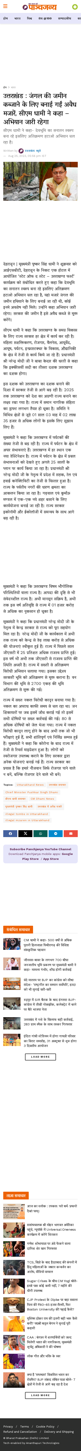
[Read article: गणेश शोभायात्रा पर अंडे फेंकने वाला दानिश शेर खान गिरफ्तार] (14, 1249)
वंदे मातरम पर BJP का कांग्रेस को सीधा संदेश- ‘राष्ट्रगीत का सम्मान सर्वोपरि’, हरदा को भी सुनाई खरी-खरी (50, 985)
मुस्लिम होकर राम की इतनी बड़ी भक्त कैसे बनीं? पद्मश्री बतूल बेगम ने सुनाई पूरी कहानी (52, 1323)
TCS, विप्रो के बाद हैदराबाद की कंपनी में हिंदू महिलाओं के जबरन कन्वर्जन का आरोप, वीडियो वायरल (52, 1267)
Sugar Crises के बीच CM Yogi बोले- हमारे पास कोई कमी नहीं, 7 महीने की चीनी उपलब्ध (52, 1286)
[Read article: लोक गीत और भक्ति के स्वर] (14, 1361)
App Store (51, 859)
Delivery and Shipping (59, 1431)
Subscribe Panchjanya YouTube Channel (40, 849)
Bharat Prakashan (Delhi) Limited (27, 1438)
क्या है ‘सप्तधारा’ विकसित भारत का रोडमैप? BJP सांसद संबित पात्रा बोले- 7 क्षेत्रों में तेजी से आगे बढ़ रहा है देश (51, 1379)
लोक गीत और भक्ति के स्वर (43, 1356)
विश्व (29, 18)
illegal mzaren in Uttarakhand (27, 820)
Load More (40, 1056)
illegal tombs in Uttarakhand (26, 814)
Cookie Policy (45, 1426)
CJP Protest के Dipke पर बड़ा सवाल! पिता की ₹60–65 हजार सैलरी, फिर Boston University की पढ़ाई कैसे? (52, 1304)
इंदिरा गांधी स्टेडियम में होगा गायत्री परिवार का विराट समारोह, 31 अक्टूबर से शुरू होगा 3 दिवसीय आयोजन (50, 1041)
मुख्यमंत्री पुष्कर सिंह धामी (19, 806)
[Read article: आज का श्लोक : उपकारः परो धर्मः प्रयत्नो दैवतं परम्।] (14, 1211)
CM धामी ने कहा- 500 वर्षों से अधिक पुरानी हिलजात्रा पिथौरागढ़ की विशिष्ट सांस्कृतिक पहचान (48, 945)
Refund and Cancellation (20, 1431)
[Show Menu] (5, 6)
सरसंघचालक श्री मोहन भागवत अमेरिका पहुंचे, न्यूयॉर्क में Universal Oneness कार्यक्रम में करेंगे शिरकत (51, 1229)
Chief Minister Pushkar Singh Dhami (31, 792)
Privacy (8, 1426)
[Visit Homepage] (39, 6)
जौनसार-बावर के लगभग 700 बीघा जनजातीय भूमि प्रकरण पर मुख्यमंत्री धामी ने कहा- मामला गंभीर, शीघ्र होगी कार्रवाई (50, 965)
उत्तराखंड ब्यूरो (33, 150)
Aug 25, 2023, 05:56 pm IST (27, 156)
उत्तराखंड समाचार (57, 784)
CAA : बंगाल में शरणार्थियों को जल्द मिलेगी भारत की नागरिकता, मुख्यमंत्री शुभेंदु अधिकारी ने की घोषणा (49, 1342)
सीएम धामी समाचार (15, 798)
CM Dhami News (42, 798)
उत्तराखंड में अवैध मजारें (50, 806)
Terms (24, 1426)
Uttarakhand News (30, 784)
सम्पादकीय (64, 18)
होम (5, 18)
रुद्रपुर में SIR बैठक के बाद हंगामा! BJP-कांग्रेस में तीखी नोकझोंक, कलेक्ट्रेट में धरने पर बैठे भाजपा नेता (50, 1004)
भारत (17, 18)
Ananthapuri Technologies (42, 1443)
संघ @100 (45, 18)
